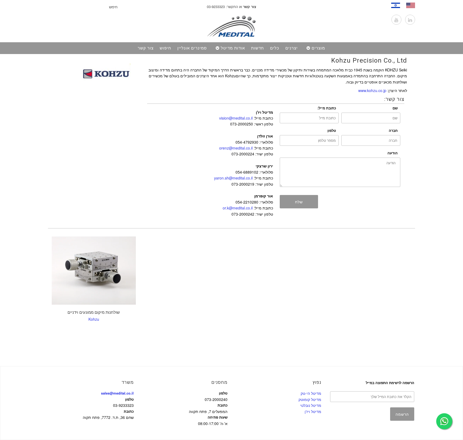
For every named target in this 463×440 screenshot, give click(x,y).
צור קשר (146, 48)
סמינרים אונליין (192, 48)
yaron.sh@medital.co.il (233, 178)
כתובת (129, 411)
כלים (274, 48)
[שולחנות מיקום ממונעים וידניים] (94, 270)
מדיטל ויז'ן (313, 411)
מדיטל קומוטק (309, 399)
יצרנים (291, 48)
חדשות (257, 48)
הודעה (392, 152)
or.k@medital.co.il (238, 208)
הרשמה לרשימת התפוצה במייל (390, 382)
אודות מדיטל (233, 48)
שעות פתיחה (217, 417)
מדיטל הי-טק (311, 393)
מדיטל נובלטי (310, 405)
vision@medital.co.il (236, 118)
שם (395, 107)
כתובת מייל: (327, 107)
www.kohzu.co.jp (372, 90)
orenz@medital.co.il (236, 148)
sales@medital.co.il (117, 393)
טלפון (331, 130)
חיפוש (165, 48)
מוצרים (318, 48)
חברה (393, 130)
